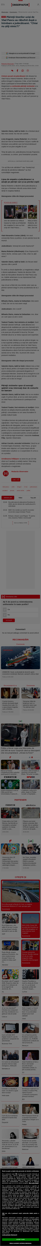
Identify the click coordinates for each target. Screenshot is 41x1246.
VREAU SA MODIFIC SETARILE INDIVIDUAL (20, 1243)
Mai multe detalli (34, 1183)
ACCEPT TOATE (20, 1239)
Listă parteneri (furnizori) (9, 1235)
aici (16, 1199)
